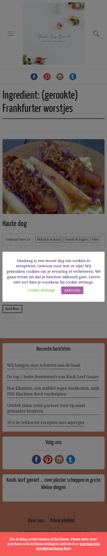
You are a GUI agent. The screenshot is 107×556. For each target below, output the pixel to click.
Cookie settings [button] (41, 290)
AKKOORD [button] (72, 290)
